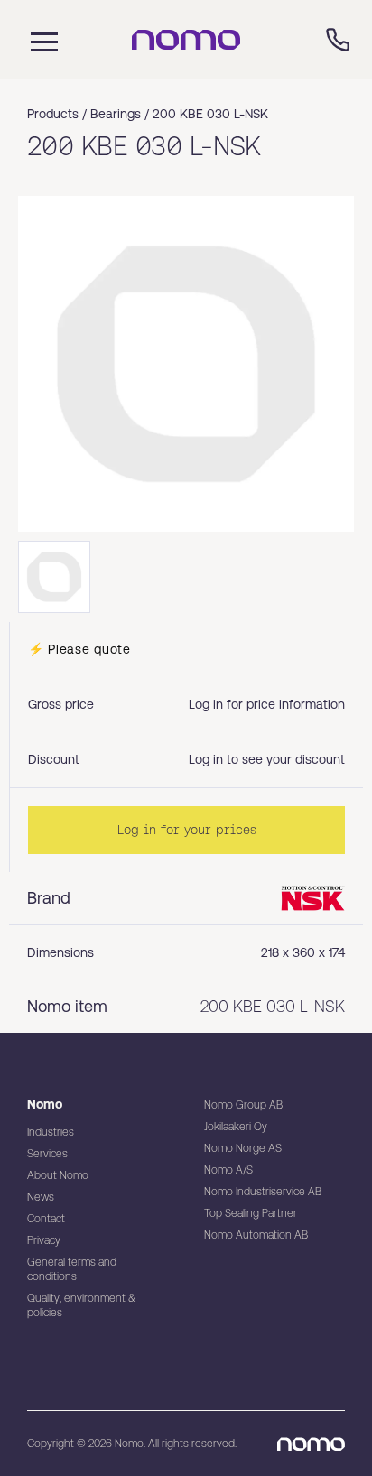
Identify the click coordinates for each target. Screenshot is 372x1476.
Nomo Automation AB (256, 1235)
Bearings (115, 114)
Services (47, 1153)
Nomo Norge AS (243, 1148)
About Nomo (57, 1175)
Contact (46, 1218)
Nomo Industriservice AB (262, 1191)
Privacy (43, 1240)
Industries (50, 1132)
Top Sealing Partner (250, 1213)
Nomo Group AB (243, 1105)
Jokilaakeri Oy (235, 1126)
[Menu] (39, 40)
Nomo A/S (228, 1170)
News (40, 1197)
